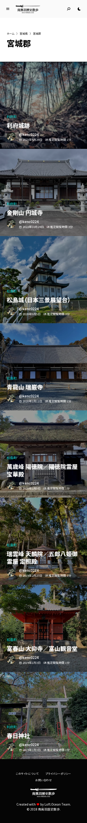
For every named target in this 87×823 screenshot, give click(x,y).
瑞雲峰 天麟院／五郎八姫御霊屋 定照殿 (42, 557)
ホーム (10, 33)
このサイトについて (27, 773)
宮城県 (24, 33)
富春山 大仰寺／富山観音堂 (42, 648)
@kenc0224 (29, 134)
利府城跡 (18, 125)
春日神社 (18, 735)
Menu (7, 9)
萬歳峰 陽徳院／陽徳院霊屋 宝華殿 (42, 470)
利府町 (12, 116)
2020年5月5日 (32, 314)
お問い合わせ (43, 780)
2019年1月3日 (32, 663)
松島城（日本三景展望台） (38, 299)
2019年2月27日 (32, 575)
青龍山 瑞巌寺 (25, 387)
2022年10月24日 (33, 227)
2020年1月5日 (32, 488)
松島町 (12, 291)
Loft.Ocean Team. (57, 804)
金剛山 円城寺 (25, 212)
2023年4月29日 (32, 139)
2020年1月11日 (32, 401)
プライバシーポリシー (58, 773)
